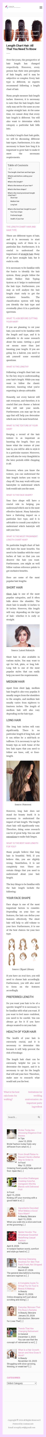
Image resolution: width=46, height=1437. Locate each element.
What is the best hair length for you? (22, 209)
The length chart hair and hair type (21, 172)
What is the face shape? (17, 189)
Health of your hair (17, 219)
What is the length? (15, 182)
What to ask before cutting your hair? (20, 177)
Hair (14, 33)
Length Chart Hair (25, 37)
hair (28, 688)
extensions (11, 837)
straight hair (27, 254)
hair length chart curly (21, 35)
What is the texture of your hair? (20, 185)
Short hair (14, 198)
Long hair (13, 205)
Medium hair (14, 201)
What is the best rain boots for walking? (11, 1096)
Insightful (35, 31)
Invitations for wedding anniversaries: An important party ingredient (33, 1099)
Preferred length (16, 215)
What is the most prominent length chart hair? (21, 194)
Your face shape (16, 212)
